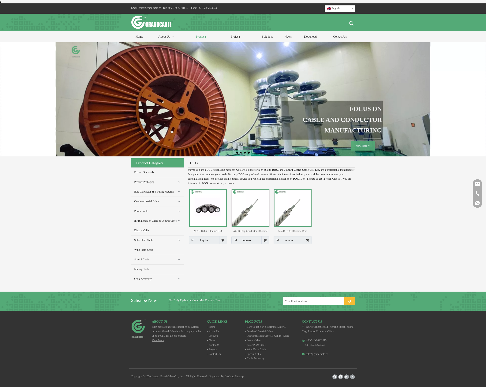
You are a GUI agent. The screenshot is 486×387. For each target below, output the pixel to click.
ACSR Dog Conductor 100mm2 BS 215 (250, 231)
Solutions (214, 344)
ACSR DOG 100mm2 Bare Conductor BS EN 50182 (292, 231)
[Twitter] (352, 376)
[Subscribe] (349, 301)
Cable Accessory (143, 279)
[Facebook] (334, 376)
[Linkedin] (340, 376)
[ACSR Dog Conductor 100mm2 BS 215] (250, 207)
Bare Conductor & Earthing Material (154, 191)
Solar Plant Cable (143, 240)
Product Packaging (144, 182)
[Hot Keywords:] (351, 23)
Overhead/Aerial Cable (146, 201)
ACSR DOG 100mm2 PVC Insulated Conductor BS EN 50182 (208, 231)
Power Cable (141, 211)
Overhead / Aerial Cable (260, 331)
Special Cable (141, 259)
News (212, 340)
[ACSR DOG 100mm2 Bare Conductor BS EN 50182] (293, 207)
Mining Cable (141, 269)
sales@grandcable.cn (150, 7)
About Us (214, 331)
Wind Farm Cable (143, 249)
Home (212, 326)
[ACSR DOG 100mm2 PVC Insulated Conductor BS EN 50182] (208, 207)
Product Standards (144, 172)
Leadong (229, 376)
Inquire (204, 240)
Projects (213, 349)
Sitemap (239, 376)
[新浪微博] (346, 376)
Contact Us (215, 354)
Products (213, 335)
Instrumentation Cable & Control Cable (155, 220)
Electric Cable (141, 230)
